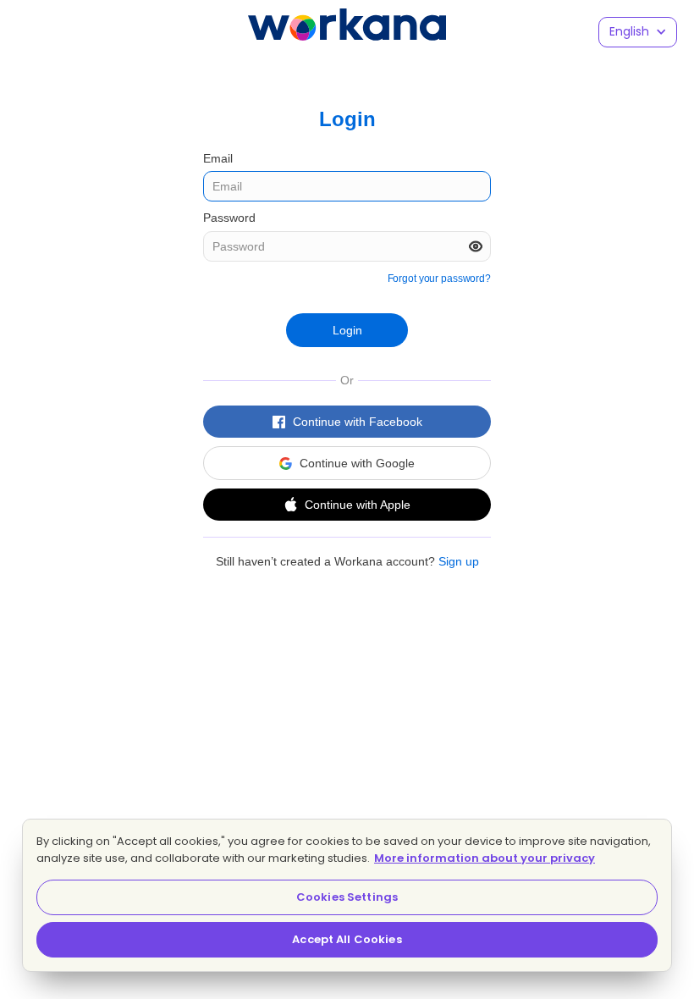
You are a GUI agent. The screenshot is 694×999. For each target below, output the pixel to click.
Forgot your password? (439, 278)
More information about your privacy (484, 858)
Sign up (458, 561)
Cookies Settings (347, 897)
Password (229, 217)
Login (347, 330)
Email (218, 158)
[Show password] (475, 246)
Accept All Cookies (346, 939)
